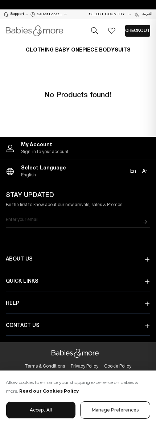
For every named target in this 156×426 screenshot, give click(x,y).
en (133, 171)
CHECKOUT (137, 31)
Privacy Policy (84, 366)
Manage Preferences (115, 410)
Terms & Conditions (45, 366)
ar (144, 171)
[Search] (94, 30)
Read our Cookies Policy (49, 391)
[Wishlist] (111, 30)
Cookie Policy (117, 366)
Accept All (41, 410)
